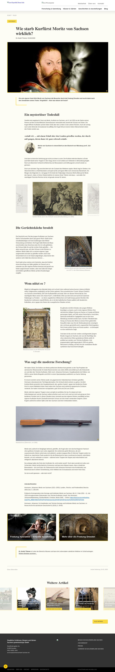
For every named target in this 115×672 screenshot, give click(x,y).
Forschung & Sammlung (51, 9)
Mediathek (82, 3)
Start (9, 15)
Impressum (34, 669)
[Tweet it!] (22, 569)
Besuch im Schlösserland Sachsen (90, 640)
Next (93, 200)
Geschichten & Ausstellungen (90, 9)
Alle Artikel (98, 621)
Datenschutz (44, 669)
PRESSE (80, 646)
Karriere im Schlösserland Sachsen (91, 649)
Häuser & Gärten (69, 9)
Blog (106, 9)
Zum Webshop (82, 643)
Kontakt (101, 3)
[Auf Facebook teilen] (19, 569)
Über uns (91, 3)
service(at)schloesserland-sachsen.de (18, 652)
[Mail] (25, 569)
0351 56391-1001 (12, 650)
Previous (22, 200)
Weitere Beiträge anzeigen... (28, 553)
